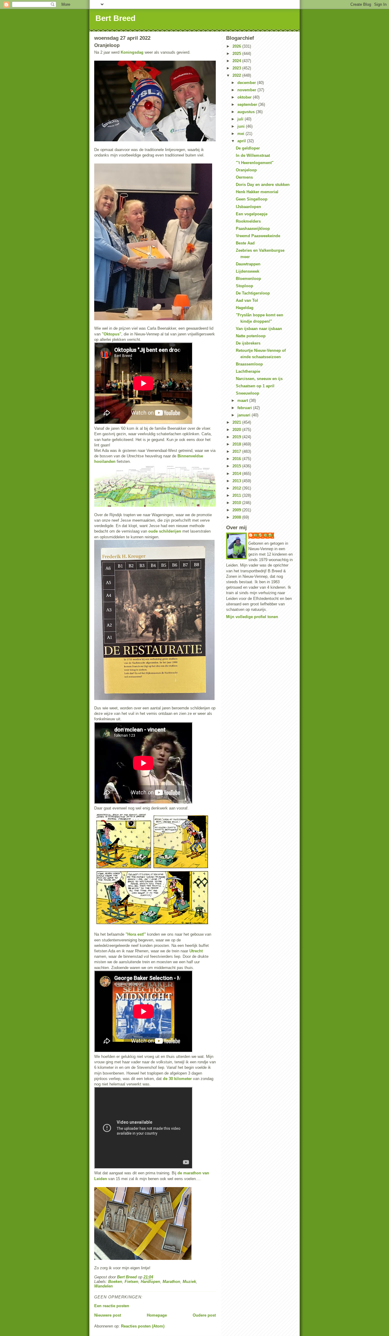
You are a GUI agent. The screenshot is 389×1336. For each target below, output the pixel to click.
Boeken (115, 1281)
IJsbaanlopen (248, 206)
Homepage (157, 1315)
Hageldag (244, 307)
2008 (237, 517)
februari (245, 408)
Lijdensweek (247, 271)
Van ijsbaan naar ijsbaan (259, 328)
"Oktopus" (111, 334)
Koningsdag (133, 52)
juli (241, 119)
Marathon (171, 1281)
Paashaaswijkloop (253, 228)
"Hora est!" (136, 934)
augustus (246, 111)
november (247, 90)
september (247, 104)
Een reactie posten (111, 1306)
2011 (237, 495)
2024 (237, 61)
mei (241, 133)
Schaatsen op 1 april (255, 386)
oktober (245, 97)
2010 (237, 502)
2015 (237, 466)
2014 (237, 473)
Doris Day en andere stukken (263, 184)
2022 (237, 75)
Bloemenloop (248, 278)
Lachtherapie (248, 371)
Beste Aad (245, 243)
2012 (237, 488)
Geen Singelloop (251, 199)
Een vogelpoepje (251, 214)
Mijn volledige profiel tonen (252, 616)
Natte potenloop (251, 336)
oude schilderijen (164, 531)
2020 (237, 429)
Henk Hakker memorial (257, 192)
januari (244, 415)
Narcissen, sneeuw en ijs (259, 378)
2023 (237, 68)
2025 (237, 53)
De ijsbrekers (248, 343)
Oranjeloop (246, 170)
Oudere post (204, 1315)
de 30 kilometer (177, 1078)
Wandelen (103, 1286)
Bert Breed (115, 18)
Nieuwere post (107, 1315)
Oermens (244, 177)
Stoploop (244, 286)
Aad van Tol (247, 300)
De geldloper (248, 148)
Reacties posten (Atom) (142, 1326)
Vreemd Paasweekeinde (258, 236)
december (247, 82)
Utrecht (196, 951)
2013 (237, 481)
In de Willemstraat (253, 155)
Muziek (189, 1281)
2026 (237, 46)
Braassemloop (249, 364)
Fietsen (131, 1281)
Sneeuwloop (247, 393)
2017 (237, 451)
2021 (237, 422)
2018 (237, 444)
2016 (237, 458)
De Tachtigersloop (253, 293)
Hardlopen (150, 1281)
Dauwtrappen (248, 264)
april (242, 141)
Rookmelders (248, 221)
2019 (237, 437)
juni (241, 126)
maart (243, 400)
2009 (237, 510)
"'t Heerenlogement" (255, 162)
